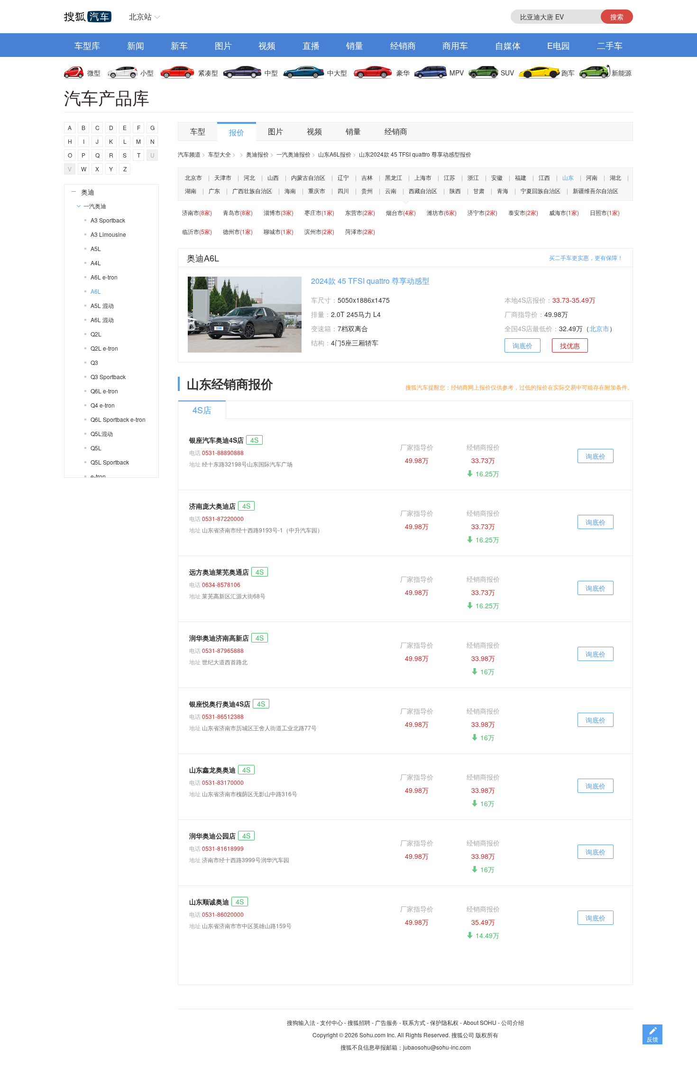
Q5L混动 (102, 433)
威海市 (564, 212)
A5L (96, 248)
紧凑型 (208, 72)
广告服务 (386, 1022)
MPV (456, 72)
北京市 (193, 177)
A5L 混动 (102, 305)
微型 (94, 72)
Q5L (96, 448)
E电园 (558, 45)
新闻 (135, 45)
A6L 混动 (102, 320)
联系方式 (414, 1022)
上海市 (422, 177)
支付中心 (331, 1022)
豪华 (403, 72)
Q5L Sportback (110, 462)
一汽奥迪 (94, 206)
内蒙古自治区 (308, 177)
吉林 (367, 177)
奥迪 (87, 191)
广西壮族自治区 (252, 190)
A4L (96, 263)
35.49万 (483, 922)
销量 (354, 45)
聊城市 (278, 231)
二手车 (610, 45)
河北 (249, 177)
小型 (147, 72)
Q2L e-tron (104, 348)
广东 (214, 190)
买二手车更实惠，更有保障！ (586, 257)
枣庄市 (319, 212)
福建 (520, 177)
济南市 (197, 212)
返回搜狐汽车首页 (87, 16)
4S (254, 440)
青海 (502, 190)
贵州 (367, 190)
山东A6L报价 (334, 154)
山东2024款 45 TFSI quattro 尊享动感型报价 (415, 154)
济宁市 (482, 212)
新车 (179, 45)
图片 (223, 45)
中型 (271, 72)
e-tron (98, 476)
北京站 (140, 16)
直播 (311, 45)
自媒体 (508, 45)
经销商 (403, 45)
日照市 (605, 212)
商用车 (455, 45)
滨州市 (319, 231)
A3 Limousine (108, 234)
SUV (507, 72)
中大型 (337, 72)
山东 (568, 177)
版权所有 (487, 1035)
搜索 (617, 16)
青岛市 (238, 212)
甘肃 (479, 190)
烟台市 (401, 212)
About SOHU (479, 1022)
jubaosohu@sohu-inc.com (437, 1047)
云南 (390, 190)
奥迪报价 (257, 154)
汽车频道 (189, 154)
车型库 (87, 45)
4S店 (202, 409)
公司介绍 (512, 1022)
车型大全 (219, 154)
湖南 (190, 190)
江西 (544, 177)
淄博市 (278, 212)
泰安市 (523, 212)
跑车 (568, 72)
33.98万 (483, 658)
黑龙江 (393, 177)
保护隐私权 (444, 1022)
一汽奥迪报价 (293, 154)
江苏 (449, 177)
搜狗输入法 (301, 1022)
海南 (290, 190)
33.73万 (483, 460)
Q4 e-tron (103, 405)
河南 (591, 177)
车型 (197, 131)
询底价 (522, 345)
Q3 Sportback (108, 376)
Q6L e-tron (104, 391)
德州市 (238, 231)
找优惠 (570, 345)
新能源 (622, 72)
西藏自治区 (423, 190)
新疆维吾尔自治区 (595, 190)
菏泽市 (360, 231)
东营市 (360, 212)
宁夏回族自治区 (540, 190)
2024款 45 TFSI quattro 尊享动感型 (370, 280)
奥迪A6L (203, 257)
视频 (266, 45)
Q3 (94, 362)
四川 (343, 190)
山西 (273, 177)
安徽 (497, 177)
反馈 (652, 1039)
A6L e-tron (104, 277)
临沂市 (197, 231)
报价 (236, 132)
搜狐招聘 (359, 1022)
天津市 (222, 177)
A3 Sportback (108, 220)
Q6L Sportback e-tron (118, 419)
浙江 (473, 177)
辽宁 (343, 177)
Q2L (96, 334)
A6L (96, 291)
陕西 (455, 190)
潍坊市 (442, 212)
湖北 (615, 177)
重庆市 (316, 190)
